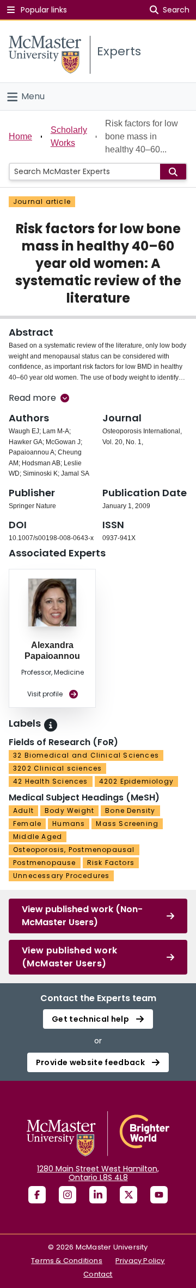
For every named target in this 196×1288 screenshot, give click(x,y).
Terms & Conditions (66, 1260)
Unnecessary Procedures (61, 875)
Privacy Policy (140, 1260)
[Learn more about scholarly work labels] (50, 725)
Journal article (42, 201)
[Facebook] (37, 1194)
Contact (97, 1274)
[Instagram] (67, 1194)
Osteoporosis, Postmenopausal (74, 849)
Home (20, 136)
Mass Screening (127, 823)
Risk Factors (110, 862)
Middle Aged (37, 836)
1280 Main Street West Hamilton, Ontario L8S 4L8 (98, 1173)
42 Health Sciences (50, 781)
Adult (23, 810)
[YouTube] (159, 1194)
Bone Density (130, 810)
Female (27, 823)
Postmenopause (44, 862)
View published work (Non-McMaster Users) (82, 915)
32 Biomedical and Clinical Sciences (86, 755)
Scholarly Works (69, 136)
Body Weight (69, 810)
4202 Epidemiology (136, 781)
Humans (68, 823)
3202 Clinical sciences (57, 768)
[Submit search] (173, 172)
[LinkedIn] (98, 1194)
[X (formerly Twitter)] (128, 1194)
